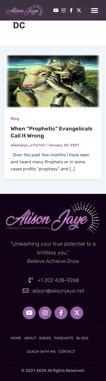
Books (45, 338)
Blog (15, 118)
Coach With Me (41, 352)
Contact (67, 352)
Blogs (82, 338)
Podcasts (63, 338)
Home (16, 338)
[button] (94, 10)
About (30, 338)
